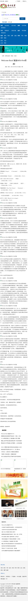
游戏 (24, 567)
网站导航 (3, 564)
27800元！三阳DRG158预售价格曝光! (10, 451)
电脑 (26, 35)
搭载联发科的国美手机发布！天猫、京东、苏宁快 (12, 534)
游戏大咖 (14, 30)
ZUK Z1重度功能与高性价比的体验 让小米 (11, 447)
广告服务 (13, 576)
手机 (22, 35)
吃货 (5, 43)
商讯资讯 (3, 32)
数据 (5, 37)
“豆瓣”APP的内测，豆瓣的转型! (8, 454)
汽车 (7, 567)
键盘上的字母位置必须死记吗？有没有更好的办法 (12, 543)
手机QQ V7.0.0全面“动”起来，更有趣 (9, 548)
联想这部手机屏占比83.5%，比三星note (10, 449)
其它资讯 (14, 25)
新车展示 (3, 27)
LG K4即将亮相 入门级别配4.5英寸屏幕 (10, 438)
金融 (15, 35)
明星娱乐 (7, 30)
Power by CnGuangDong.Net (7, 586)
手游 (5, 40)
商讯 (2, 570)
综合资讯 (7, 25)
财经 (5, 567)
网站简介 (3, 576)
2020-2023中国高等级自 (5, 468)
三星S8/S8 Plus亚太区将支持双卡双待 (9, 529)
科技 (12, 55)
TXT (6, 578)
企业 (2, 43)
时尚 (16, 567)
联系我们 (8, 576)
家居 (2, 40)
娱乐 (10, 567)
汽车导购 (24, 25)
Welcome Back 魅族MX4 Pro (7, 433)
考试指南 (24, 30)
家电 (5, 35)
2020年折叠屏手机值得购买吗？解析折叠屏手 (11, 550)
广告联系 (18, 1)
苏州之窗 (10, 22)
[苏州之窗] (8, 8)
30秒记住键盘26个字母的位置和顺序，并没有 (11, 539)
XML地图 (19, 576)
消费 (12, 35)
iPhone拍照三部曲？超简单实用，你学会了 (10, 536)
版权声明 (24, 576)
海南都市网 (7, 426)
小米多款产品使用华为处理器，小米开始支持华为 (12, 527)
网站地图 (3, 578)
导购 (8, 35)
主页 (3, 55)
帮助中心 (24, 1)
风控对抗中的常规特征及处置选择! (9, 546)
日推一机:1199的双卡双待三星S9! (8, 532)
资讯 (2, 567)
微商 (2, 37)
